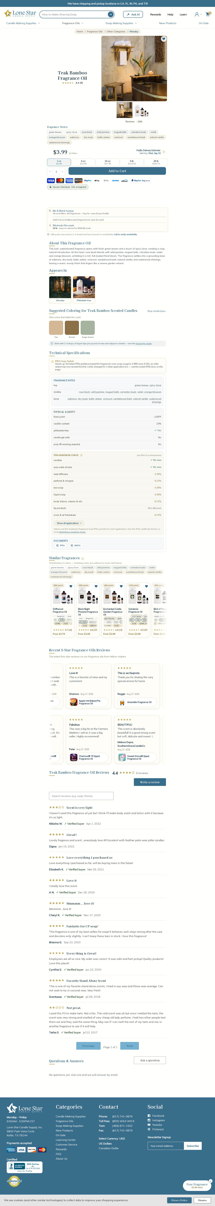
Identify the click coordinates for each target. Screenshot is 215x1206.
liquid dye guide (144, 343)
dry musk (88, 137)
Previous (105, 69)
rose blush (87, 132)
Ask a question (150, 1060)
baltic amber (103, 137)
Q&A (140, 121)
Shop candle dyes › (156, 311)
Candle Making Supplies (21, 23)
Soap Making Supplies (119, 23)
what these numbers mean (72, 532)
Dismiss (202, 1200)
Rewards (155, 14)
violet (153, 132)
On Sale (204, 23)
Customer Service (66, 1144)
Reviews (130, 121)
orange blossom (57, 137)
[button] (164, 39)
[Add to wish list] (71, 586)
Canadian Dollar (109, 1148)
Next (163, 69)
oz (76, 153)
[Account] (198, 14)
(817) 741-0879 (122, 1130)
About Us (61, 1158)
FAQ (58, 1154)
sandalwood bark (136, 137)
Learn (183, 14)
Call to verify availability (125, 234)
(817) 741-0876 (122, 1116)
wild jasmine (103, 132)
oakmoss (74, 137)
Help (170, 14)
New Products (167, 23)
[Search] (111, 14)
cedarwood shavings (59, 142)
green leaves (55, 132)
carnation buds (138, 132)
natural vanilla (157, 137)
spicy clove (71, 132)
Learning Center (66, 1139)
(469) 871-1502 (122, 1125)
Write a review (150, 782)
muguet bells (120, 132)
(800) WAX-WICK (123, 1121)
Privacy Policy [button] (179, 1200)
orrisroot (118, 137)
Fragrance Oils (71, 23)
